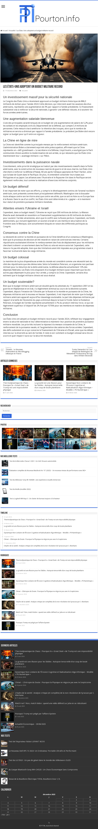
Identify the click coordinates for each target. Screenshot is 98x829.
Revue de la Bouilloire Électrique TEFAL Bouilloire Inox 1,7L (34, 779)
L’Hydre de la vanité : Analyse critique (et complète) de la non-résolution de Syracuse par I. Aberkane (52, 602)
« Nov (3, 815)
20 (35, 809)
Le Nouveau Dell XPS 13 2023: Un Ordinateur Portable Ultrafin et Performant (42, 751)
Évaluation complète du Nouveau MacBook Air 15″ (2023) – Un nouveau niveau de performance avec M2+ (47, 470)
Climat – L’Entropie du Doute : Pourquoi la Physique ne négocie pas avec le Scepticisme (47, 591)
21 (49, 809)
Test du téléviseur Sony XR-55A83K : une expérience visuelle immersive (34, 480)
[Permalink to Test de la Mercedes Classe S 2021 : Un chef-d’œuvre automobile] (5, 463)
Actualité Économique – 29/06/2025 (30, 724)
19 (22, 809)
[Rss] (49, 822)
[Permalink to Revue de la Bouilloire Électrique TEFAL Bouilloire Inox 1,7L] (4, 781)
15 (63, 806)
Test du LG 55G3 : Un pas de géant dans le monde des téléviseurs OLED (40, 760)
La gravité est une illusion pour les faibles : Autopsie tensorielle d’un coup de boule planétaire (48, 385)
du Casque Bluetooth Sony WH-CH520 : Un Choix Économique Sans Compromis (43, 769)
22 (63, 809)
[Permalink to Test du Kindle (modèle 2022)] (5, 491)
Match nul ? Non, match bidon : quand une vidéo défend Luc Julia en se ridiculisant (45, 612)
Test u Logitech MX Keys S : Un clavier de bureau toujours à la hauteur (34, 499)
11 (8, 806)
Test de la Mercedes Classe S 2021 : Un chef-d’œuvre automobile (32, 461)
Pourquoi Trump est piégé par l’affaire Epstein (33, 623)
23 (76, 809)
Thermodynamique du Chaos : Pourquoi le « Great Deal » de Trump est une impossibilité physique (16, 386)
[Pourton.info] (49, 13)
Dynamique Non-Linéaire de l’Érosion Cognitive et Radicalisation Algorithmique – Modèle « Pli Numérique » (79, 386)
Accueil (5, 31)
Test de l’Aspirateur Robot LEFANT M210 (27, 741)
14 (49, 806)
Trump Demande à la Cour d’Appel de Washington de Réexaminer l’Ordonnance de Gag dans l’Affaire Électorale (79, 352)
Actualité (12, 31)
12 (22, 806)
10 (90, 803)
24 (90, 809)
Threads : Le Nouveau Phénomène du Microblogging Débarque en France (17, 351)
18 (8, 809)
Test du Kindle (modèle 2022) (20, 489)
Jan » (8, 815)
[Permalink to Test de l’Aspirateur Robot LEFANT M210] (4, 743)
